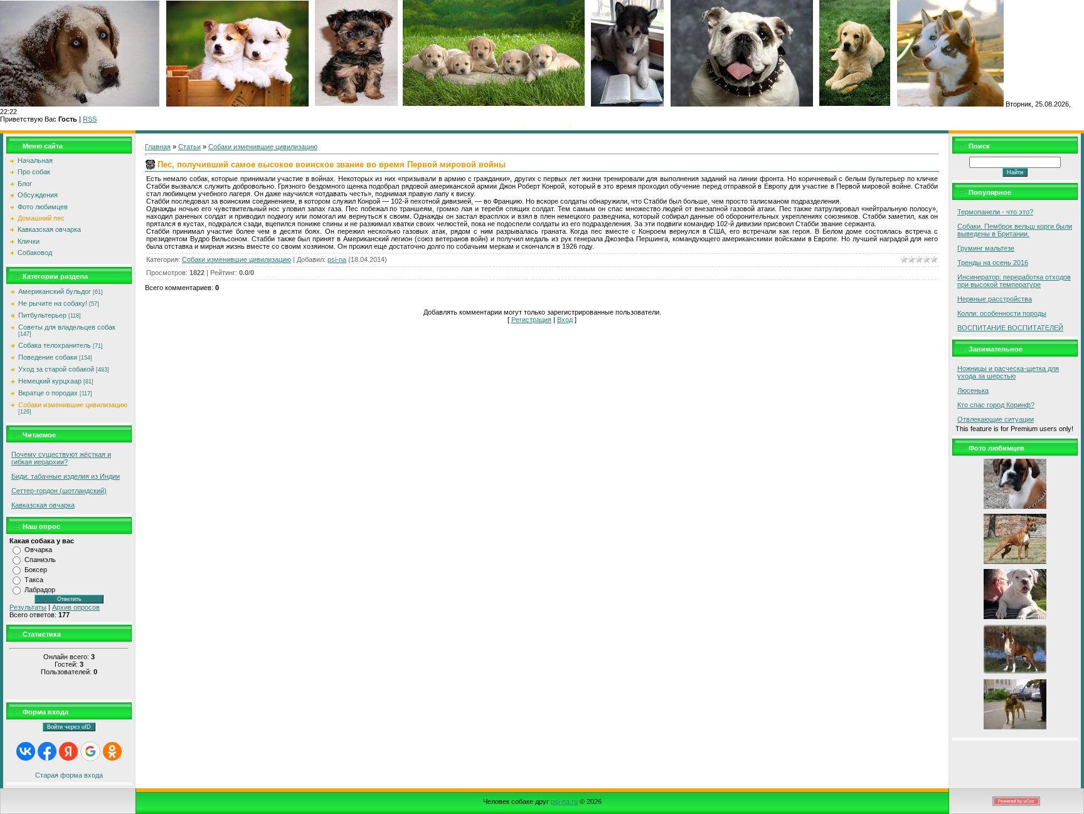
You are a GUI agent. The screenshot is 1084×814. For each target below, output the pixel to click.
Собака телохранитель (54, 345)
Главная (508, 126)
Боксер (35, 569)
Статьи (189, 146)
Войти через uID (69, 727)
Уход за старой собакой (56, 369)
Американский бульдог (54, 291)
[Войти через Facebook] (47, 751)
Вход (580, 126)
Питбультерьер (42, 315)
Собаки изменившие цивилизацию (72, 405)
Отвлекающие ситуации (995, 419)
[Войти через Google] (90, 751)
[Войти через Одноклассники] (112, 751)
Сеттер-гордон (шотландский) (59, 490)
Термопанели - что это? (995, 212)
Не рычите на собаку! (52, 303)
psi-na (336, 259)
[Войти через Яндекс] (68, 751)
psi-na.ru (564, 801)
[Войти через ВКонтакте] (25, 751)
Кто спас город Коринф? (995, 405)
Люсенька (973, 390)
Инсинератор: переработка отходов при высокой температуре (1014, 280)
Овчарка (38, 549)
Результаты (27, 607)
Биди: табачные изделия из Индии (65, 476)
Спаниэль (40, 559)
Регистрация (547, 126)
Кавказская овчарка (43, 505)
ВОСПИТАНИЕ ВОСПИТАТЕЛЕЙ (1010, 327)
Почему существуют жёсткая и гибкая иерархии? (61, 458)
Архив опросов (76, 607)
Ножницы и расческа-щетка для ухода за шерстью (1008, 372)
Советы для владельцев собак (66, 327)
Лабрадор (39, 589)
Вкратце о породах (48, 393)
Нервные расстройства (994, 299)
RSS (90, 119)
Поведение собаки (47, 357)
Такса (33, 579)
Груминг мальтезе (985, 248)
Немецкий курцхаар (50, 381)
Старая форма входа (69, 775)
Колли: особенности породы (1001, 313)
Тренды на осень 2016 (992, 262)
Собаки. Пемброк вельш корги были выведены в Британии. (1014, 229)
